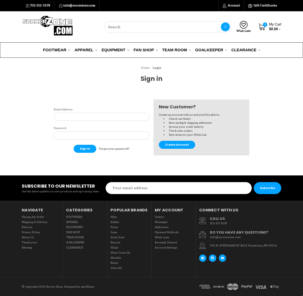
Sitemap (27, 247)
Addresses (161, 227)
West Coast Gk (120, 252)
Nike (113, 217)
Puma (114, 227)
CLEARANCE (243, 50)
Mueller (115, 257)
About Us (28, 237)
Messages (161, 222)
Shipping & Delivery (34, 222)
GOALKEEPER (209, 50)
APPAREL (84, 50)
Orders (159, 217)
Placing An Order (33, 217)
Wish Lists (243, 30)
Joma (113, 232)
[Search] (225, 26)
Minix (114, 247)
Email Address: (63, 109)
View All (116, 268)
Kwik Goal (117, 237)
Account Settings (166, 247)
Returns (27, 227)
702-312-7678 (39, 5)
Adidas (114, 222)
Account (233, 5)
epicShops (87, 286)
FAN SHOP (144, 50)
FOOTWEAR (54, 50)
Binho (114, 262)
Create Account (177, 145)
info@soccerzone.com (79, 5)
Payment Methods (167, 232)
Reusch (115, 242)
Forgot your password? (114, 148)
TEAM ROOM (174, 50)
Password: (60, 128)
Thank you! (29, 242)
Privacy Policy (31, 232)
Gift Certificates (265, 5)
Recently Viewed (166, 242)
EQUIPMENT (113, 50)
